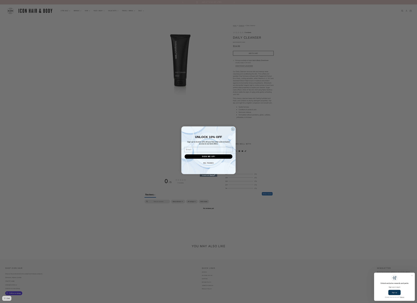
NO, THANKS (208, 163)
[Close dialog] (233, 129)
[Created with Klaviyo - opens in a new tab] (208, 175)
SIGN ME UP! (208, 156)
